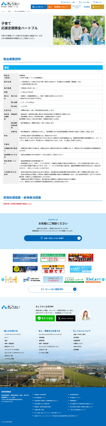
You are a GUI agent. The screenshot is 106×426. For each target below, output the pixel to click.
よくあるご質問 (85, 2)
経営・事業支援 (43, 343)
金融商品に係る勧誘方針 (40, 394)
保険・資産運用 (9, 343)
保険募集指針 (73, 400)
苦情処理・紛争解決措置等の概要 (42, 407)
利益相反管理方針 (74, 394)
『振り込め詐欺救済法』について (78, 410)
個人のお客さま (11, 330)
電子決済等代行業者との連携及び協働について (81, 407)
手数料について (78, 343)
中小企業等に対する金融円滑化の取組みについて (82, 403)
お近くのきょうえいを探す (54, 238)
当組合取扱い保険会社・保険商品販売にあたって (46, 400)
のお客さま (38, 6)
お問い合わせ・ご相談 (69, 2)
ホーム (3, 11)
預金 (9, 11)
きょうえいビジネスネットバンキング (50, 334)
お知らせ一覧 (9, 356)
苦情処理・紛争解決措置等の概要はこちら (17, 204)
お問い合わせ (77, 346)
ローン (7, 337)
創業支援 (41, 340)
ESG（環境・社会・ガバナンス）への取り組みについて (47, 413)
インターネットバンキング (13, 334)
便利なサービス (9, 346)
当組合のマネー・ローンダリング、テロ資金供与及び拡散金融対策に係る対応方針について (56, 416)
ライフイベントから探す (12, 350)
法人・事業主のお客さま (49, 330)
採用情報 (87, 7)
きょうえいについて (76, 7)
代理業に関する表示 (39, 410)
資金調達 (41, 337)
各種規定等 (77, 340)
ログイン (98, 7)
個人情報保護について (39, 397)
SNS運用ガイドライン (75, 397)
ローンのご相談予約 (54, 289)
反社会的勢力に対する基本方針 (42, 403)
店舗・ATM (98, 2)
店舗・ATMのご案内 (80, 334)
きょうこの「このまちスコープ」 (14, 353)
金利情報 (76, 337)
